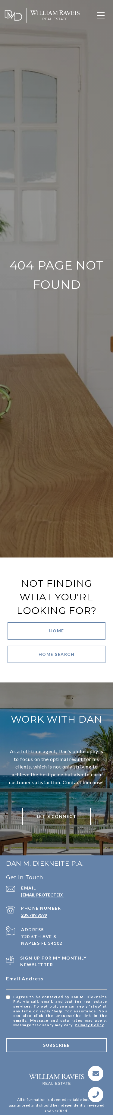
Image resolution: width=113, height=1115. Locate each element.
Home (56, 630)
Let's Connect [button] (57, 816)
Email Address (25, 978)
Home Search (57, 654)
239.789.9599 (34, 915)
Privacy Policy (89, 1025)
